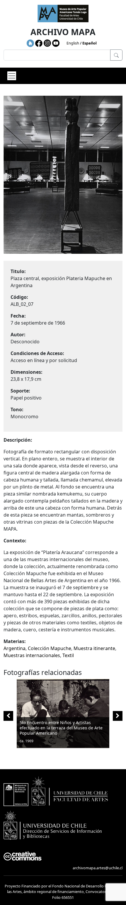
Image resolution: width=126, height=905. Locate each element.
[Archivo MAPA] (63, 13)
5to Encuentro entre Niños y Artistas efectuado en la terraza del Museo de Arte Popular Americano (61, 728)
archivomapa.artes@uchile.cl (97, 867)
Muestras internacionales (32, 655)
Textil (68, 655)
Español (89, 43)
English (73, 43)
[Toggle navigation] (12, 76)
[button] (117, 716)
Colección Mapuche (49, 648)
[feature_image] (63, 713)
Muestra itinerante (94, 648)
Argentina (14, 648)
